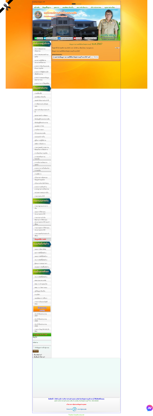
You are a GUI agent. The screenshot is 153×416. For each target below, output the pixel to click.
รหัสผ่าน (35, 342)
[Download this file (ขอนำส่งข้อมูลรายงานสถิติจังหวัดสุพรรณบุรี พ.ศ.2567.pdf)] (54, 57)
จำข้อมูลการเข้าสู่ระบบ (42, 347)
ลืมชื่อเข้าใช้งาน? (39, 357)
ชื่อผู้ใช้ (35, 337)
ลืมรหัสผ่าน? (38, 355)
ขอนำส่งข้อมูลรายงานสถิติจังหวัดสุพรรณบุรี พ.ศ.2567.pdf (72, 57)
